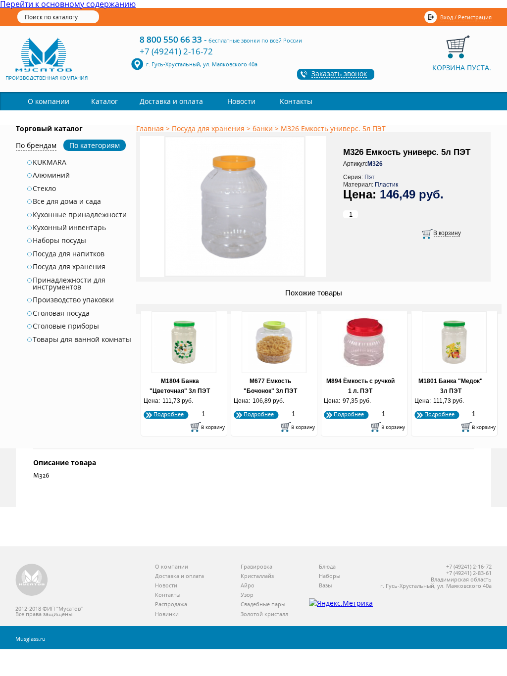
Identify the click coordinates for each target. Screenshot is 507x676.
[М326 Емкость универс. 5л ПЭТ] (234, 277)
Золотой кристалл (264, 614)
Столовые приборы (66, 326)
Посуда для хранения (69, 266)
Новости (241, 101)
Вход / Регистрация (466, 17)
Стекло (44, 188)
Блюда (327, 567)
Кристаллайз (257, 576)
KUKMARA (49, 162)
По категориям (94, 145)
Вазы (325, 585)
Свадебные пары (263, 604)
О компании (48, 101)
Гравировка (256, 567)
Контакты (296, 101)
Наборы (329, 576)
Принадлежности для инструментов (69, 284)
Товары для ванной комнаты (82, 339)
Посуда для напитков (68, 253)
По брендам (36, 145)
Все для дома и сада (67, 201)
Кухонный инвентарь (69, 227)
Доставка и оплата (171, 101)
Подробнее (168, 414)
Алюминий (51, 175)
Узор (247, 595)
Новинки (167, 614)
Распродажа (171, 604)
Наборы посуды (59, 240)
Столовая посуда (61, 313)
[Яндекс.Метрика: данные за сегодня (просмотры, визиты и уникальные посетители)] (341, 603)
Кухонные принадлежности (80, 214)
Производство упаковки (73, 299)
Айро (247, 585)
